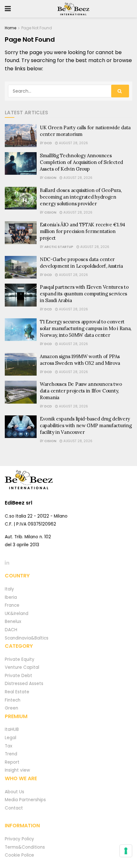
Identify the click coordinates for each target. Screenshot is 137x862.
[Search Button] (120, 91)
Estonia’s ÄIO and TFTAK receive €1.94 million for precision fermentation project (82, 231)
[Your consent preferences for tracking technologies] (126, 851)
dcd (48, 143)
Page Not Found (36, 28)
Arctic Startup (58, 246)
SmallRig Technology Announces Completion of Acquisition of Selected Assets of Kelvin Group (81, 162)
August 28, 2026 (73, 143)
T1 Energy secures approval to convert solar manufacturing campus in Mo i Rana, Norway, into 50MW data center (85, 328)
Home (10, 28)
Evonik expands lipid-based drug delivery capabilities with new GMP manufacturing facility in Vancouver (86, 425)
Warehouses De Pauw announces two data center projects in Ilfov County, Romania (81, 390)
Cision (50, 177)
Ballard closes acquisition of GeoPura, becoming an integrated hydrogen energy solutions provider (81, 197)
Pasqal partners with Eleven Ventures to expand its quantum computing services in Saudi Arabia (84, 293)
